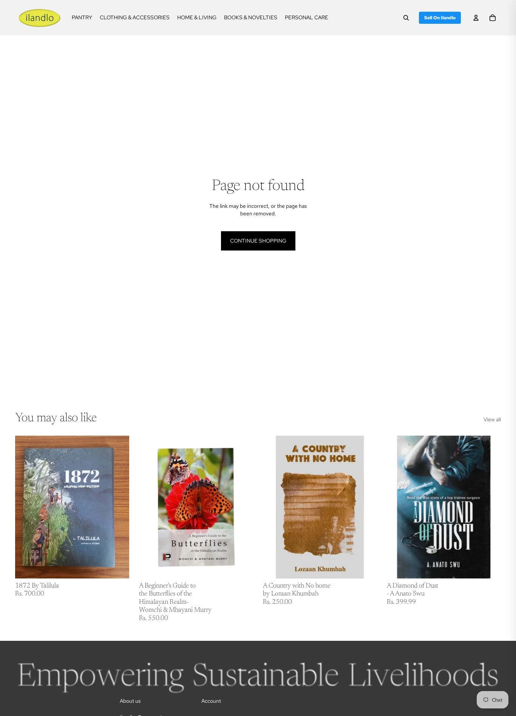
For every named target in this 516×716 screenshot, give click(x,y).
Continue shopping (258, 240)
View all (492, 419)
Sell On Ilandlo (440, 18)
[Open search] (406, 17)
